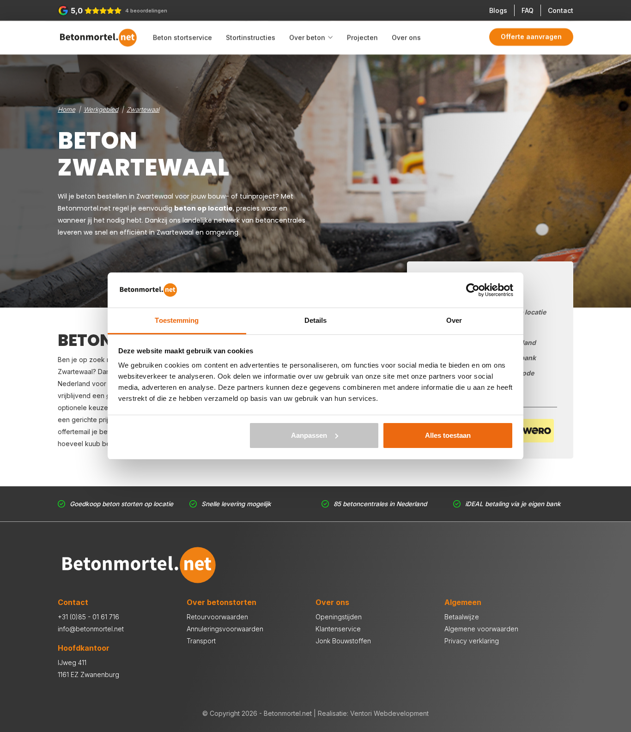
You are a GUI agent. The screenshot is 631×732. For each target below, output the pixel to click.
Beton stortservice (182, 38)
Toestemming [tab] (177, 320)
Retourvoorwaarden (217, 617)
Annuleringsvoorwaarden (225, 629)
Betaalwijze (461, 617)
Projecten (362, 38)
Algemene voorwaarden (481, 629)
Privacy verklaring (471, 641)
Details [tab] (315, 320)
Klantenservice (338, 629)
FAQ (528, 10)
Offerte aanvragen (531, 37)
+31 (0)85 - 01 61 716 (88, 617)
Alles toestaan (448, 435)
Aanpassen (309, 435)
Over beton (307, 38)
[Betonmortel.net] (98, 37)
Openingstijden (339, 617)
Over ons (406, 38)
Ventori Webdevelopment (389, 713)
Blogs (498, 10)
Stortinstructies (250, 38)
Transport (201, 641)
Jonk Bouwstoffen (343, 641)
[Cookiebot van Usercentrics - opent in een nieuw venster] (472, 290)
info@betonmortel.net (91, 629)
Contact (560, 10)
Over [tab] (454, 320)
